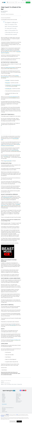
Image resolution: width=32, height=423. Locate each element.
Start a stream (28, 2)
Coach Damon (5, 11)
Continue (19, 421)
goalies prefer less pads (10, 67)
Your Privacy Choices (13, 421)
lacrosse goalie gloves (13, 96)
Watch (24, 2)
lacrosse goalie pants (16, 85)
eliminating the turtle (7, 197)
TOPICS (17, 392)
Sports (19, 2)
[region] (16, 418)
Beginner (2, 384)
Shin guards (7, 82)
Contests (3, 410)
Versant (7, 414)
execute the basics (15, 150)
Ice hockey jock (8, 88)
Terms (17, 414)
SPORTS (3, 392)
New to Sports (14, 384)
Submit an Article (4, 411)
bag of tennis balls (7, 160)
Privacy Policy (2, 415)
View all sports (4, 404)
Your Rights (2, 416)
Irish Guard (6, 156)
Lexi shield (7, 80)
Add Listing (3, 408)
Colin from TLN (8, 50)
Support (25, 0)
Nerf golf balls (13, 325)
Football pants (8, 85)
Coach (5, 384)
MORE (3, 406)
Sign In (23, 0)
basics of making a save (15, 339)
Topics (21, 2)
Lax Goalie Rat (3, 12)
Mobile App (28, 0)
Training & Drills (19, 384)
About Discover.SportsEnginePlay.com (8, 407)
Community (4, 409)
